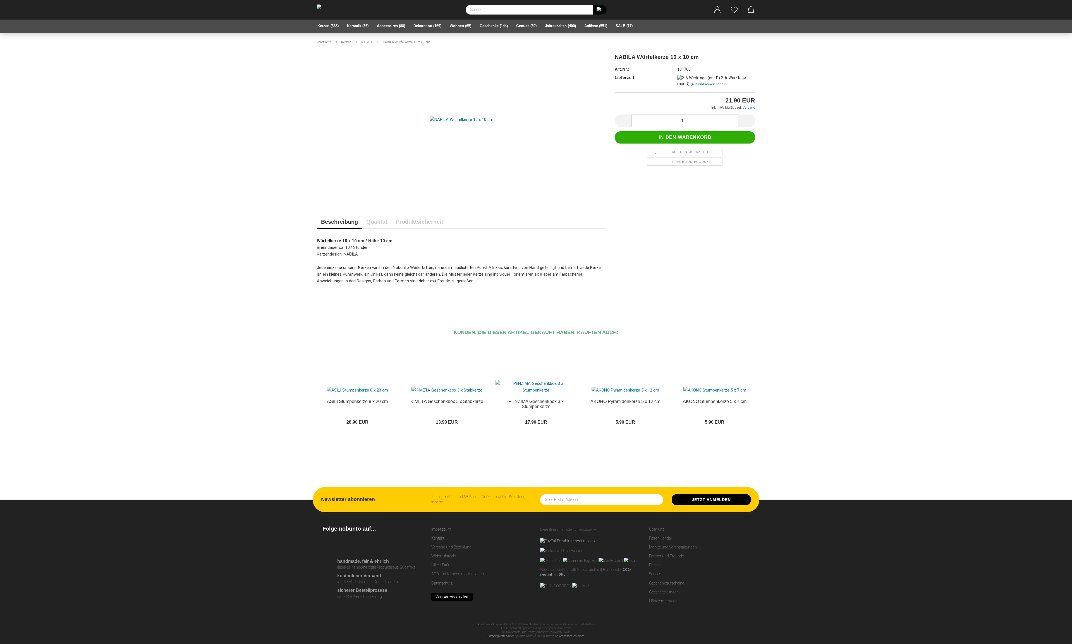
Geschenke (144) (494, 26)
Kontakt (437, 538)
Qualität (376, 222)
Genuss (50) (526, 26)
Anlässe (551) (595, 26)
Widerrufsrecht (443, 556)
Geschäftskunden (664, 592)
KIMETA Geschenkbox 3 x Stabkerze (446, 401)
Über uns (656, 529)
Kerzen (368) (328, 26)
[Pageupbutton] (1056, 635)
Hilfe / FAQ (440, 565)
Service (655, 574)
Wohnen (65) (460, 26)
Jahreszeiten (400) (560, 26)
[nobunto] (336, 10)
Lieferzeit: (625, 77)
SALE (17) (624, 26)
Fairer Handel (660, 538)
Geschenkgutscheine (666, 583)
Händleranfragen (663, 601)
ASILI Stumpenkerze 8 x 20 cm (357, 401)
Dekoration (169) (427, 26)
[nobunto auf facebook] (339, 543)
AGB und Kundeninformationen (457, 574)
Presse (655, 565)
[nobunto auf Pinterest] (351, 543)
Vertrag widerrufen (452, 596)
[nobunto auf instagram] (326, 543)
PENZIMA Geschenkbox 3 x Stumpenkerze (536, 404)
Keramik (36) (357, 26)
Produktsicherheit (419, 222)
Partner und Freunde (666, 556)
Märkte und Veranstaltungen (673, 547)
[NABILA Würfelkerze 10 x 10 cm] (461, 118)
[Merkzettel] (734, 10)
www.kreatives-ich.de (571, 636)
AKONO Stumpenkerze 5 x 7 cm (714, 401)
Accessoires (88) (391, 26)
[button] (717, 10)
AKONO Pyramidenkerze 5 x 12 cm (625, 401)
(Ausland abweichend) (708, 84)
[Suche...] (600, 10)
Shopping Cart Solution (501, 636)
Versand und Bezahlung (451, 547)
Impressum (441, 529)
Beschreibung (339, 222)
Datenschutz (442, 583)
